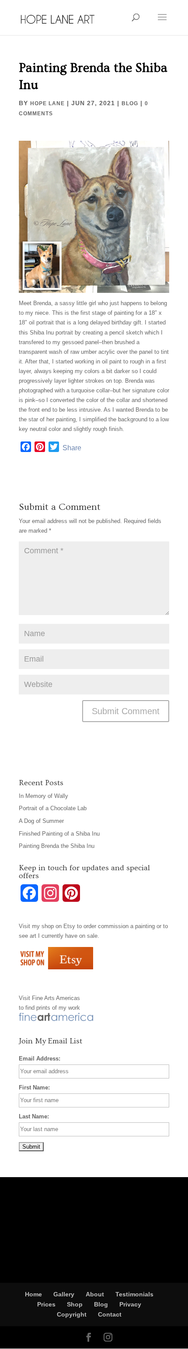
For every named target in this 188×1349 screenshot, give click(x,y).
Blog (130, 103)
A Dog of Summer (41, 821)
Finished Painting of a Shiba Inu (59, 833)
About (95, 1294)
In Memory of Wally (43, 796)
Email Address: (39, 1058)
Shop (75, 1304)
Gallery (63, 1294)
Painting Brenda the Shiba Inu (56, 846)
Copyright (72, 1314)
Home (33, 1294)
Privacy (130, 1304)
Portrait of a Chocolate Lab (53, 808)
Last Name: (34, 1116)
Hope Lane (47, 103)
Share (72, 448)
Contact (110, 1314)
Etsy (69, 926)
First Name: (34, 1087)
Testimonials (134, 1294)
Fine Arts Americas (56, 998)
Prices (46, 1304)
